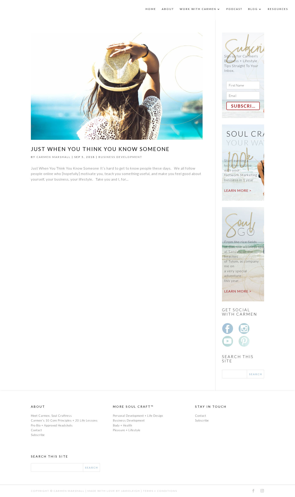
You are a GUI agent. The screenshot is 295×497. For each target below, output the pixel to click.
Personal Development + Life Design (138, 415)
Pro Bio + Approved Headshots (52, 425)
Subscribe (38, 435)
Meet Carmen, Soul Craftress (51, 415)
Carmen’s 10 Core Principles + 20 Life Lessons (64, 420)
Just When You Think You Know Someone (100, 149)
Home (151, 9)
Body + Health (122, 425)
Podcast (234, 9)
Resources (278, 9)
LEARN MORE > (237, 190)
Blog (253, 9)
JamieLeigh (130, 490)
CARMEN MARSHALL (53, 157)
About (168, 9)
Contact (36, 430)
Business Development (120, 157)
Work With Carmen (198, 9)
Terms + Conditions (160, 490)
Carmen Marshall (69, 490)
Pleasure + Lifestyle (126, 430)
